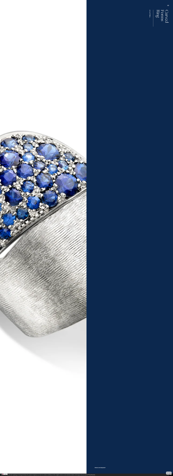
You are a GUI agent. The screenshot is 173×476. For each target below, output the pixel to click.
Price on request (100, 467)
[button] (4, 474)
